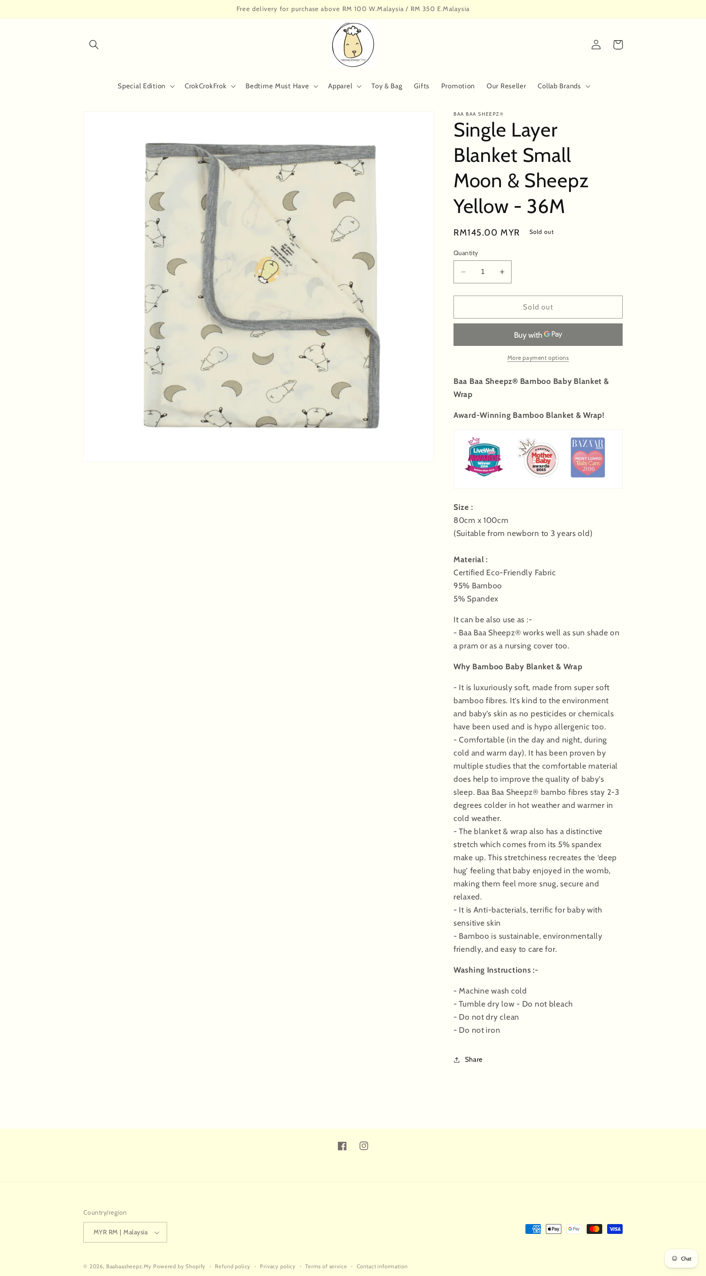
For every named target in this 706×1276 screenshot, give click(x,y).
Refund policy (232, 1266)
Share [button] (474, 1059)
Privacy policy (278, 1266)
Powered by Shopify (179, 1266)
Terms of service (326, 1266)
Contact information (382, 1266)
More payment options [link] (538, 357)
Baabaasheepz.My (129, 1266)
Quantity (466, 253)
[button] (94, 45)
